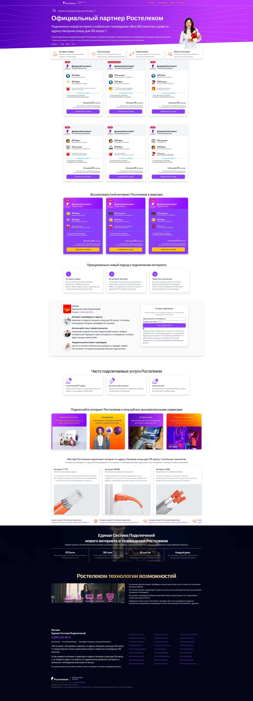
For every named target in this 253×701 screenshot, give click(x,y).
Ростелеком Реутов (186, 652)
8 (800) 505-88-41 (87, 312)
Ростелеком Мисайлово (162, 656)
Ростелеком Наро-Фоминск (189, 634)
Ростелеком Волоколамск (137, 638)
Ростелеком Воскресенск (137, 641)
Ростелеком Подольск (187, 645)
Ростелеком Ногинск (186, 638)
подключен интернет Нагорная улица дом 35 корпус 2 (65, 522)
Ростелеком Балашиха (136, 634)
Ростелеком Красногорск (162, 645)
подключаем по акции (83, 111)
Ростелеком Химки (186, 656)
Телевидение (162, 2)
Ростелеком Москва (160, 660)
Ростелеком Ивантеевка (136, 663)
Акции (172, 2)
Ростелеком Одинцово (187, 641)
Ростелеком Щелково (187, 660)
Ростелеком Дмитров (135, 645)
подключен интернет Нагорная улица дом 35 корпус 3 (115, 522)
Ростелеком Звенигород (136, 660)
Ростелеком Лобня (160, 649)
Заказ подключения (164, 325)
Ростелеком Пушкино (187, 649)
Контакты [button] (181, 2)
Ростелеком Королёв (161, 641)
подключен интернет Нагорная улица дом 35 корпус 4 (164, 522)
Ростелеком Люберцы (161, 652)
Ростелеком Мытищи (161, 663)
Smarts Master (79, 682)
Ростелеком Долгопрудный (137, 649)
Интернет (152, 2)
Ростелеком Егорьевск (136, 652)
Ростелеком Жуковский (136, 656)
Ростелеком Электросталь (188, 663)
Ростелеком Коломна (161, 638)
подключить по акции (83, 249)
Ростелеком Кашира (160, 634)
